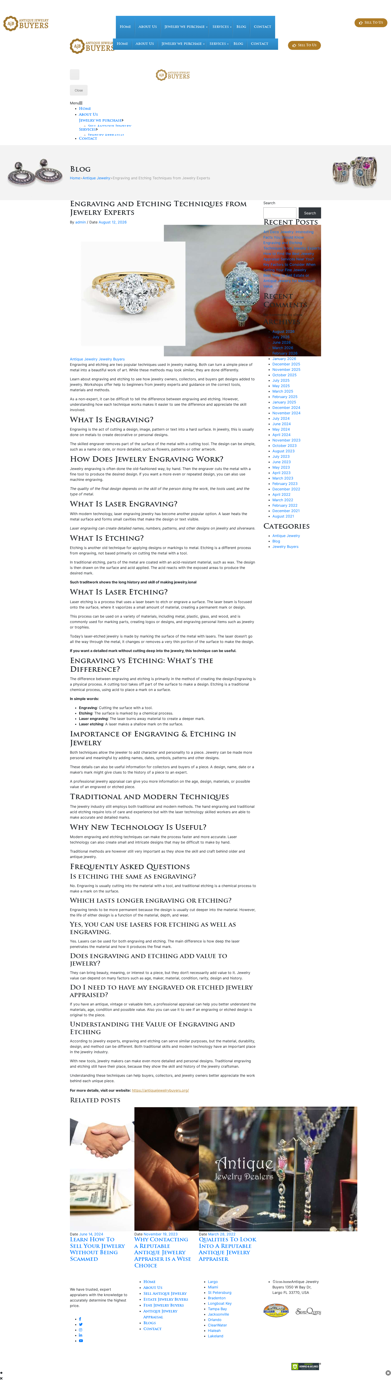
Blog (276, 541)
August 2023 (283, 451)
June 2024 (281, 424)
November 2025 (286, 369)
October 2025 (284, 375)
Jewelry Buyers (112, 359)
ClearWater (217, 1325)
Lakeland (215, 1336)
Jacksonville (218, 1314)
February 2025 (285, 396)
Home (85, 109)
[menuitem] (125, 27)
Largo (213, 1281)
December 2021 (286, 510)
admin (80, 222)
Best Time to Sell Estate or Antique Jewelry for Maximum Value (289, 280)
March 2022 (282, 500)
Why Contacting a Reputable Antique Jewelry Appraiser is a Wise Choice (162, 1253)
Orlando (215, 1319)
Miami (213, 1287)
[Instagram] (80, 1330)
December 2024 (286, 407)
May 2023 (281, 467)
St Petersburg (219, 1292)
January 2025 (284, 402)
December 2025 (286, 364)
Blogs (149, 1323)
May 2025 (281, 386)
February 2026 (285, 353)
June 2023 (281, 462)
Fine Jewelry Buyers (163, 1305)
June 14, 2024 (91, 1234)
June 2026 (281, 342)
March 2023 (282, 478)
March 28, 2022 (222, 1234)
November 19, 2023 (161, 1234)
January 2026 (284, 358)
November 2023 (286, 440)
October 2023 (284, 445)
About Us (88, 115)
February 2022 (285, 505)
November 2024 (286, 413)
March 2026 (282, 347)
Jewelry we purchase (100, 120)
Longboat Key (220, 1303)
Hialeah (214, 1330)
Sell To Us (374, 22)
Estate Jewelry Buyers (165, 1300)
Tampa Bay (217, 1309)
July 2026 (281, 337)
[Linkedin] (80, 1335)
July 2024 (281, 418)
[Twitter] (81, 1324)
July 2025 (281, 380)
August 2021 (283, 516)
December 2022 (286, 489)
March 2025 (282, 391)
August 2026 (283, 331)
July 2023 (281, 456)
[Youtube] (81, 1340)
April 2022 (281, 494)
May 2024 (281, 429)
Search (269, 203)
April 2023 (281, 472)
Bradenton (217, 1298)
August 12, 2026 (113, 222)
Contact (88, 139)
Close (79, 90)
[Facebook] (80, 1319)
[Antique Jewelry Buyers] (26, 23)
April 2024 (281, 434)
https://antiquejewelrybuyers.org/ (160, 1090)
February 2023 (285, 483)
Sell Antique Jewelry (164, 1294)
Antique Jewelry (96, 178)
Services (87, 130)
